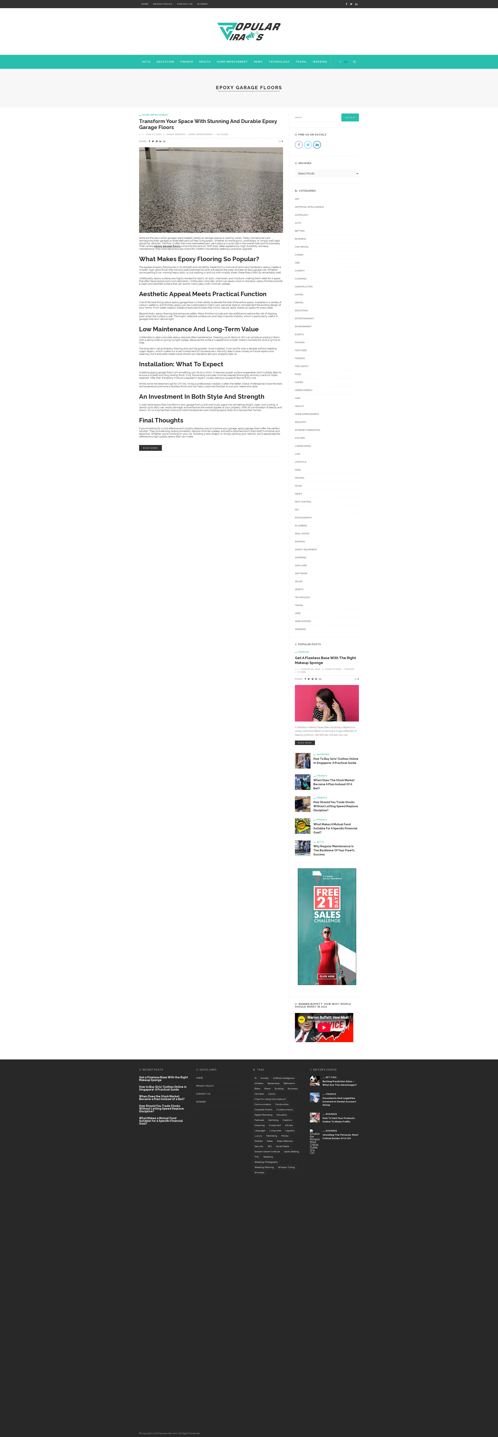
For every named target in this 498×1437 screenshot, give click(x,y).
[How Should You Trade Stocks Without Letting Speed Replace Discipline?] (302, 803)
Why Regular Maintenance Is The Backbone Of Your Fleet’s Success (333, 850)
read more (150, 448)
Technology (279, 61)
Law (297, 454)
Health (205, 61)
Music (298, 485)
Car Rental (302, 246)
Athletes (258, 1083)
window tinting (286, 1167)
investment (275, 1125)
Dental (299, 302)
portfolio (258, 1141)
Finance (186, 61)
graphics (287, 1120)
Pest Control (303, 501)
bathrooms (289, 1083)
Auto (146, 61)
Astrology (301, 215)
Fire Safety (302, 366)
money (285, 1135)
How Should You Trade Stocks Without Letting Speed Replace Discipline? (335, 806)
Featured (301, 350)
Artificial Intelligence (309, 207)
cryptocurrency (284, 1109)
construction (282, 1104)
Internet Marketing (307, 430)
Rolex (270, 1141)
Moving (299, 477)
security (258, 1146)
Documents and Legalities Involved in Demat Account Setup (339, 1101)
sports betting (291, 1151)
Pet (297, 509)
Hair (297, 398)
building (279, 1088)
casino (271, 1093)
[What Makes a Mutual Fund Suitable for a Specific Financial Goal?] (302, 825)
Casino (299, 254)
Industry (300, 422)
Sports (299, 589)
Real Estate (302, 533)
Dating (299, 294)
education (282, 1114)
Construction (304, 286)
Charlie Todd (333, 669)
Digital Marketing (263, 1114)
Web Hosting (303, 621)
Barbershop (273, 1083)
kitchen (289, 1125)
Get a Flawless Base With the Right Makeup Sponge (163, 1079)
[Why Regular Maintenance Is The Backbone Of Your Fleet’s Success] (302, 847)
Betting (300, 230)
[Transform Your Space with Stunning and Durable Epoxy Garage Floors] (211, 189)
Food (298, 374)
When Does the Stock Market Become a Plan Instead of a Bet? (333, 784)
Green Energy (303, 390)
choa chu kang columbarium (270, 1099)
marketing (271, 1135)
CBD (297, 262)
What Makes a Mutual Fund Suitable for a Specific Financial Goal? (335, 828)
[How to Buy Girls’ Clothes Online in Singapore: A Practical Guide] (302, 760)
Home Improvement (232, 61)
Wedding (320, 61)
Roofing (300, 541)
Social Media (282, 1146)
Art (297, 199)
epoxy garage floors (167, 246)
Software (301, 573)
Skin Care (301, 565)
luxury (258, 1135)
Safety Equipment (306, 549)
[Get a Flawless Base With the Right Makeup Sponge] (327, 702)
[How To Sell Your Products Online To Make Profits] (315, 1117)
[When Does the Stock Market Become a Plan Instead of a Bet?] (302, 782)
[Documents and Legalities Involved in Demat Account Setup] (315, 1097)
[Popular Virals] (249, 31)
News (258, 61)
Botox (257, 1088)
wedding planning (264, 1167)
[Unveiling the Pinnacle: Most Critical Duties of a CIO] (315, 1274)
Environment (303, 326)
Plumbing (301, 525)
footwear (259, 1120)
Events (299, 334)
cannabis (259, 1093)
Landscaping (303, 446)
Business (300, 238)
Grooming (259, 1125)
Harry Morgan (176, 134)
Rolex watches (285, 1141)
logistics (290, 1130)
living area (275, 1130)
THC (256, 1156)
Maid (298, 470)
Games (299, 382)
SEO (269, 1146)
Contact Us (185, 4)
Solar (298, 581)
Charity (300, 270)
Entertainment (304, 318)
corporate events (263, 1109)
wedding (268, 1156)
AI (255, 1078)
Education (165, 61)
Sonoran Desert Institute (267, 1151)
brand (267, 1088)
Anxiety (265, 1078)
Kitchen (300, 438)
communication (262, 1104)
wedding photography (266, 1162)
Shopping (300, 557)
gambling (273, 1120)
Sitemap (202, 4)
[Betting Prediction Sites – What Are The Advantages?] (315, 1080)
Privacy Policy (162, 4)
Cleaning (301, 278)
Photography (303, 517)
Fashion (300, 342)
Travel (301, 61)
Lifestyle (300, 462)
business (293, 1088)
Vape (298, 613)
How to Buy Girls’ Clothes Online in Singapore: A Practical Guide (163, 1088)
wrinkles (259, 1172)
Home (144, 4)
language (259, 1130)
